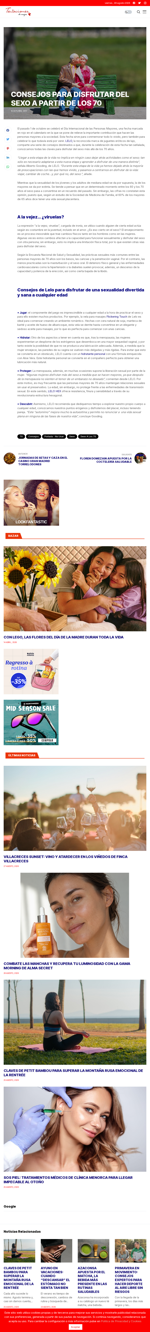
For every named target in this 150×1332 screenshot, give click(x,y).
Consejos (33, 436)
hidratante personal (93, 354)
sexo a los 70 (88, 436)
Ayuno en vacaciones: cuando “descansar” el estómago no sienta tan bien (55, 1278)
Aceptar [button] (75, 1326)
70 (21, 436)
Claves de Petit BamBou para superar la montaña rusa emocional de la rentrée (19, 1278)
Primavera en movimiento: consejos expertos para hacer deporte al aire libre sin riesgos (129, 1280)
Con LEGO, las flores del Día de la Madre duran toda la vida (63, 637)
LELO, (69, 141)
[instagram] (145, 3)
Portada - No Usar (54, 436)
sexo (72, 436)
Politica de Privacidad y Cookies (121, 1321)
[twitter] (139, 3)
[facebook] (134, 3)
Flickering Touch (116, 316)
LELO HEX (54, 391)
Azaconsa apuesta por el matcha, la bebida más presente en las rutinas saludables (92, 1280)
